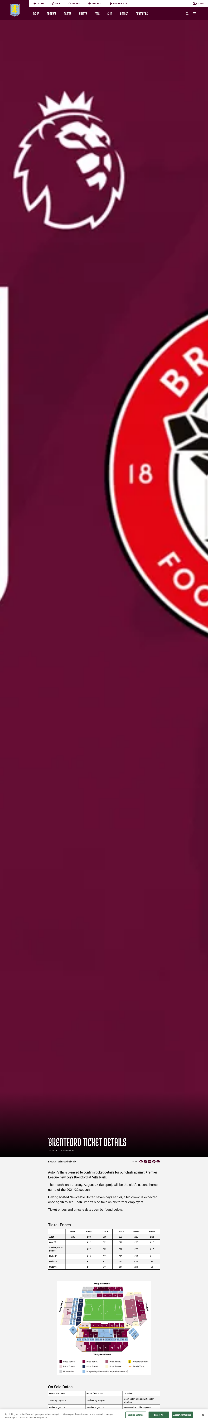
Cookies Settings (135, 1415)
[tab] (38, 3)
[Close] (202, 1415)
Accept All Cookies (182, 1415)
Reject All (158, 1415)
